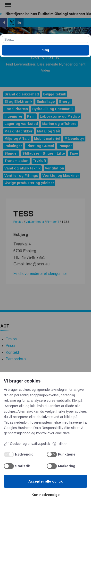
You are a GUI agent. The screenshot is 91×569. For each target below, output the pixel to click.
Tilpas (62, 444)
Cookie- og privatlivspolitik (30, 444)
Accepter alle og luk (45, 481)
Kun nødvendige (46, 495)
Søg (45, 50)
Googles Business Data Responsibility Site (37, 428)
